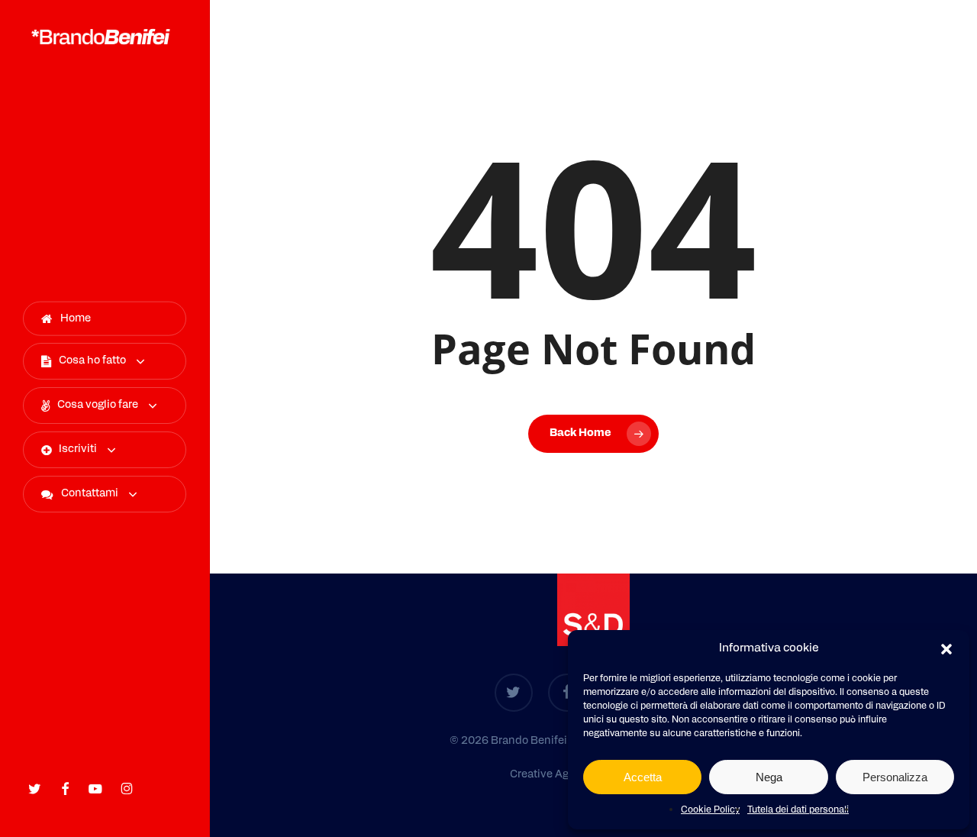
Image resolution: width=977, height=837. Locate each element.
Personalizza (895, 777)
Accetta (643, 777)
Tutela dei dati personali (798, 810)
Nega (769, 777)
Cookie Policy (710, 810)
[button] (946, 649)
